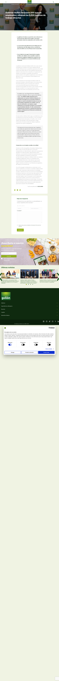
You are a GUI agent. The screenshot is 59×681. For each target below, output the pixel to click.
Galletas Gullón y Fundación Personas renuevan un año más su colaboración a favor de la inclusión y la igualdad (48, 281)
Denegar (12, 352)
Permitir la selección (29, 352)
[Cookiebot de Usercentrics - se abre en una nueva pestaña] (49, 328)
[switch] (23, 345)
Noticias (16, 4)
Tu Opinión (19, 210)
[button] (5, 2)
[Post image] (10, 273)
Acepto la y (9, 259)
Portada (13, 4)
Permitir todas (46, 352)
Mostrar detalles (49, 348)
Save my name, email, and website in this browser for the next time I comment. (30, 226)
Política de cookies (7, 260)
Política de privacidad (10, 258)
